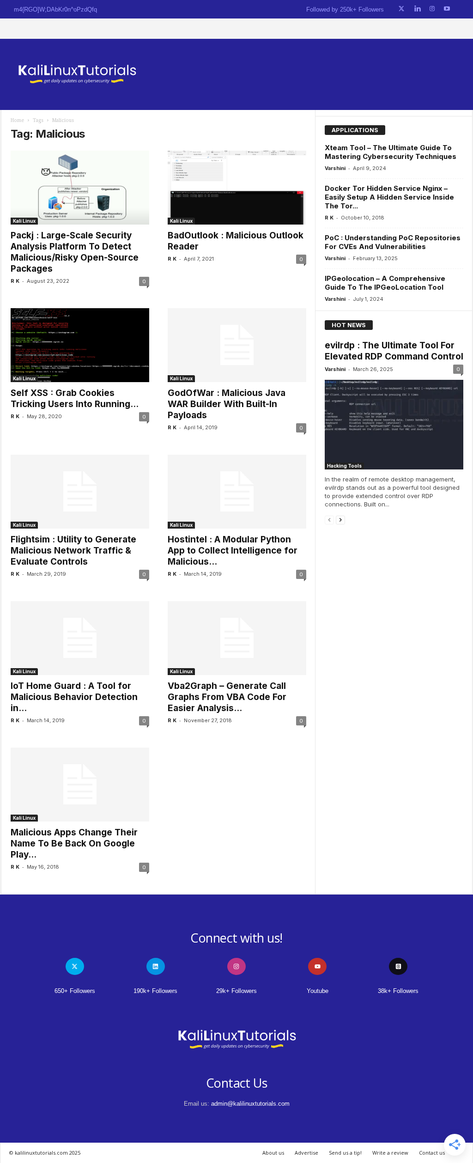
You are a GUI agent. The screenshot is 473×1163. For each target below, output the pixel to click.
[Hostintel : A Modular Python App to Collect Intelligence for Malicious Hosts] (237, 492)
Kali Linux (24, 221)
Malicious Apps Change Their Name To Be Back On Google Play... (74, 843)
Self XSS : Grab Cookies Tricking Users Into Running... (75, 398)
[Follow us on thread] (398, 966)
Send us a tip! (345, 1152)
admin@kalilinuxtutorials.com (250, 1103)
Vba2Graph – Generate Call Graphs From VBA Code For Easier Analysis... (227, 697)
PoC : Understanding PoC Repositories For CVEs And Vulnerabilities (393, 242)
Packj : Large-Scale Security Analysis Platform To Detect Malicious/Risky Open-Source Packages (75, 252)
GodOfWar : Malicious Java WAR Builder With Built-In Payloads (226, 404)
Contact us (432, 1152)
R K (15, 281)
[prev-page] (329, 519)
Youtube (317, 990)
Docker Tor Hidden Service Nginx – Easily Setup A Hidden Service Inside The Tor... (389, 197)
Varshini (335, 168)
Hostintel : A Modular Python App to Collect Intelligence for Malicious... (232, 550)
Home (17, 120)
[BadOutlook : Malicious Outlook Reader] (237, 188)
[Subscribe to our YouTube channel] (447, 9)
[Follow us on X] (401, 9)
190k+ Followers (155, 990)
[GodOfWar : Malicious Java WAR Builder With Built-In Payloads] (237, 345)
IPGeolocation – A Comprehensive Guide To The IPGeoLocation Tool (385, 283)
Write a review (390, 1152)
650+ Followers (75, 990)
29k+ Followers (236, 990)
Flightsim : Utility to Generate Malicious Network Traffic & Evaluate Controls (73, 550)
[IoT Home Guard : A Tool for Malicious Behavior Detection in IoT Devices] (80, 638)
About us (273, 1152)
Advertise (306, 1152)
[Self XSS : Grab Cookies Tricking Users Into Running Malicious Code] (80, 345)
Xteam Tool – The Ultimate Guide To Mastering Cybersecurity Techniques (390, 152)
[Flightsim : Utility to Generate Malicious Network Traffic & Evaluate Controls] (80, 492)
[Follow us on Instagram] (432, 9)
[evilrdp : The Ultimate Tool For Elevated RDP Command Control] (394, 424)
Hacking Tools (344, 466)
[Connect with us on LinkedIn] (417, 9)
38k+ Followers (398, 990)
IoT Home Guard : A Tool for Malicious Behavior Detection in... (74, 697)
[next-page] (340, 519)
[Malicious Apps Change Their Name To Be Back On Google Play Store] (80, 785)
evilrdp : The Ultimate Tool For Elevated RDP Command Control (394, 351)
